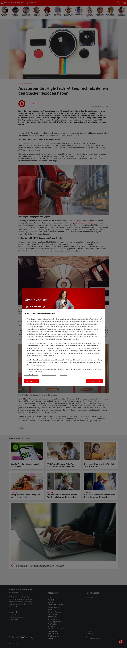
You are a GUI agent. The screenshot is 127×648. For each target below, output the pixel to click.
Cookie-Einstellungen (49, 375)
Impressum (63, 375)
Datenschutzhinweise (31, 375)
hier (56, 324)
